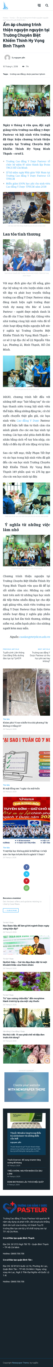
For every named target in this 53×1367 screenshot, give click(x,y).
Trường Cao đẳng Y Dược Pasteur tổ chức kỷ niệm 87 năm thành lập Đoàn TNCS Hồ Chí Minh (28, 164)
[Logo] (5, 5)
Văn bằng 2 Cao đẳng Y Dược (14, 1031)
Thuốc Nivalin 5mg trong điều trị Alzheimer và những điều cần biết (25, 1135)
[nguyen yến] (8, 58)
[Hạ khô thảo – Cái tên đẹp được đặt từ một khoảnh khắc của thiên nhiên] (26, 981)
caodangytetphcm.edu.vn (34, 636)
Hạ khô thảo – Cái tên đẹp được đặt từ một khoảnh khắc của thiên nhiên (25, 963)
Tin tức (12, 18)
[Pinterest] (26, 881)
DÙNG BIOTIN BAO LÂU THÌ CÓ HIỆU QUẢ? (25, 1181)
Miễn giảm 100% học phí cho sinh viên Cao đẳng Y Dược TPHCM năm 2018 (28, 185)
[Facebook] (26, 867)
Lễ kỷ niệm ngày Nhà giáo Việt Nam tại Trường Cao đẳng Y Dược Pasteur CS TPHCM (28, 175)
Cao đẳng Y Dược (28, 420)
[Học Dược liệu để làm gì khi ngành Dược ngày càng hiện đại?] (26, 945)
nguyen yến (15, 1142)
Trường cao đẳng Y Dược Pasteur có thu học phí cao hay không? (40, 656)
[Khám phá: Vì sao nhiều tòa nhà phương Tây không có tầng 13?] (26, 692)
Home (5, 18)
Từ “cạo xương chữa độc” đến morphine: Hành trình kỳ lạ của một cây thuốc (24, 999)
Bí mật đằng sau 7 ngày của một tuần (21, 788)
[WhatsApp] (26, 888)
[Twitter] (26, 874)
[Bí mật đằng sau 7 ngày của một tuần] (26, 758)
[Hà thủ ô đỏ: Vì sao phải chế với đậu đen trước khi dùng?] (26, 1054)
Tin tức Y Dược (8, 922)
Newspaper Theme (20, 1362)
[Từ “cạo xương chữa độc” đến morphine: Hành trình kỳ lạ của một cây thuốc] (26, 1017)
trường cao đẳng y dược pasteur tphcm (27, 74)
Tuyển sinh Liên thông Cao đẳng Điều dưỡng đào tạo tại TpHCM (13, 655)
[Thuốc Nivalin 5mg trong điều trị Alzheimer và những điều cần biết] (26, 1120)
